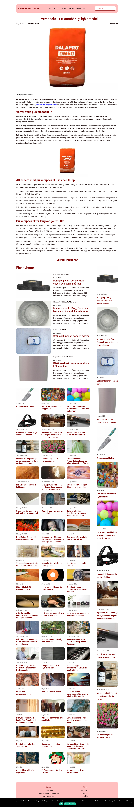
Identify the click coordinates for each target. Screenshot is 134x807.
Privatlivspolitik (70, 804)
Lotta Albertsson (33, 24)
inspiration (114, 24)
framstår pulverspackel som (46, 105)
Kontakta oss (80, 8)
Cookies (71, 8)
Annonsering (53, 8)
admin (67, 274)
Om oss (63, 8)
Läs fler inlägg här (67, 259)
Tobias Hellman (67, 357)
